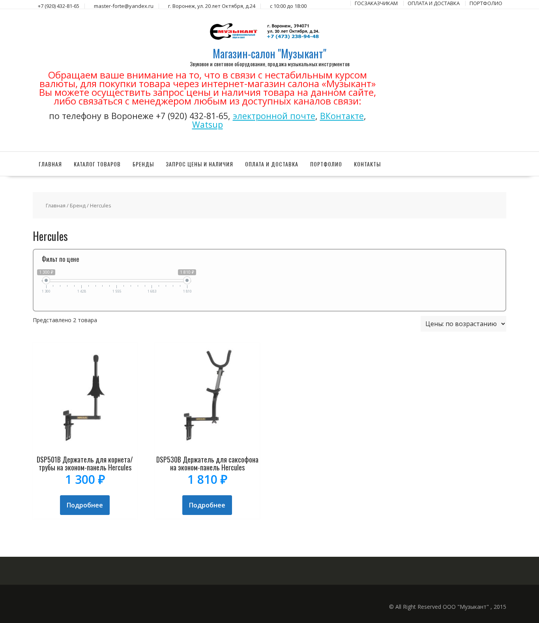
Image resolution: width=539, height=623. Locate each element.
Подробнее (85, 505)
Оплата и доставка (271, 164)
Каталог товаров (97, 164)
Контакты (367, 164)
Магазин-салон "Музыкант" (269, 53)
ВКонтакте (342, 115)
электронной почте (274, 115)
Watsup (207, 124)
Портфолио (326, 164)
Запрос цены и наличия (199, 164)
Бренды (143, 164)
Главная (50, 164)
